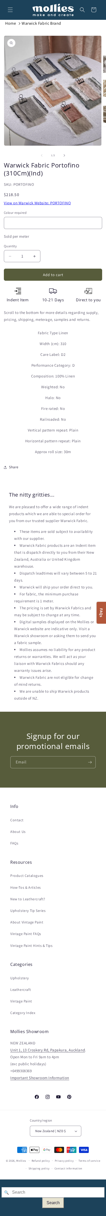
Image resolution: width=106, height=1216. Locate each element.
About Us (18, 831)
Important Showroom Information (39, 1077)
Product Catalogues (26, 875)
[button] (10, 9)
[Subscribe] (89, 762)
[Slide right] (64, 155)
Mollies (21, 1160)
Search (53, 1203)
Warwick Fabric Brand (41, 23)
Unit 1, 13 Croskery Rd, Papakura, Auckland (47, 1049)
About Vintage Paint (26, 922)
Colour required (15, 212)
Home (10, 23)
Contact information (68, 1168)
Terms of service (89, 1160)
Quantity (10, 246)
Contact (16, 820)
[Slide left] (41, 155)
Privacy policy (64, 1160)
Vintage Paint (21, 1001)
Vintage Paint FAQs (25, 933)
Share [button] (14, 467)
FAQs (14, 843)
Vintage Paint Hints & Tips (31, 945)
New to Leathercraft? (27, 899)
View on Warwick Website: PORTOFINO (37, 202)
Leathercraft (20, 989)
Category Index (22, 1012)
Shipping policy (39, 1168)
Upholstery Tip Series (28, 910)
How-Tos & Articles (25, 887)
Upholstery (19, 978)
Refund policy (41, 1160)
